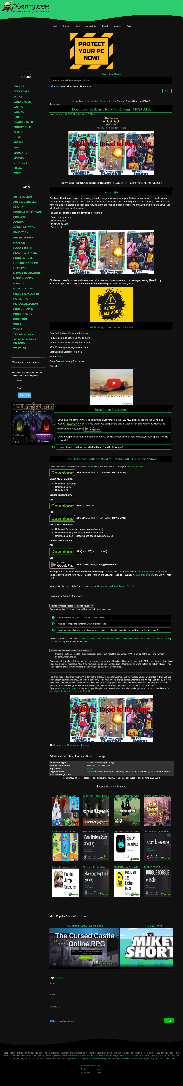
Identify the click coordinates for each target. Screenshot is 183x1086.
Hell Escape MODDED (65, 795)
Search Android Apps (111, 74)
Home (54, 25)
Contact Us (91, 25)
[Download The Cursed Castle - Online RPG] (84, 947)
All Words (74, 86)
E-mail (52, 994)
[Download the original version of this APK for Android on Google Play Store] (62, 564)
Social (105, 25)
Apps (129, 25)
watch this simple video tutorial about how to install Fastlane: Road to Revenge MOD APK (120, 638)
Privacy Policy (100, 1058)
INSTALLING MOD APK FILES (152, 571)
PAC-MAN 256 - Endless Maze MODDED (127, 867)
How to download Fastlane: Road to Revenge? (72, 605)
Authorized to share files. (119, 1058)
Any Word (87, 86)
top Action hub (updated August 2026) (112, 586)
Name (52, 983)
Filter (167, 91)
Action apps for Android (69, 688)
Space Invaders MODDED (127, 831)
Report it (90, 467)
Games (117, 25)
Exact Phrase (59, 86)
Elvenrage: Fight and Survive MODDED (96, 867)
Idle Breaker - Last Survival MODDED (65, 831)
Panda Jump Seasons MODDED (65, 867)
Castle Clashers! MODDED (127, 795)
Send (168, 1021)
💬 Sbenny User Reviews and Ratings (69, 745)
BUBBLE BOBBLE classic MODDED (157, 867)
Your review (54, 1007)
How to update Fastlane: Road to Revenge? (70, 650)
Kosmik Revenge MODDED (157, 831)
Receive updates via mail (63, 1020)
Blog (78, 25)
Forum (66, 25)
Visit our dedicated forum (134, 467)
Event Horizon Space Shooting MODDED (96, 831)
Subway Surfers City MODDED (157, 795)
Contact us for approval (141, 1058)
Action (60, 356)
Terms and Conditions (164, 1058)
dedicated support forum (81, 1058)
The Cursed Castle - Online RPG (84, 926)
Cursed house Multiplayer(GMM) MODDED (96, 795)
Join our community (144, 574)
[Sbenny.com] (25, 6)
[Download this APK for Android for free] (62, 472)
